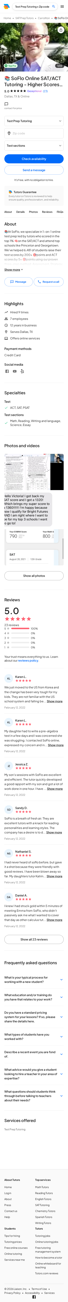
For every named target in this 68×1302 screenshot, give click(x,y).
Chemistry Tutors (45, 1211)
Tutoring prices (13, 1241)
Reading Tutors (44, 1193)
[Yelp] (22, 371)
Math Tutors (42, 1187)
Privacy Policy (12, 1292)
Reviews (47, 211)
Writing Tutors (43, 1222)
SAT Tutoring (42, 1205)
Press (7, 1205)
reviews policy (28, 660)
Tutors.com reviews (46, 1273)
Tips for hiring (12, 1235)
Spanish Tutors (43, 1217)
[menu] (6, 6)
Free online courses (16, 1247)
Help (7, 1217)
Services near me (14, 1259)
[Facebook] (7, 371)
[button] (34, 979)
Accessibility (32, 1292)
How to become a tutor (48, 1257)
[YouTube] (14, 371)
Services (49, 1292)
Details (20, 211)
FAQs (60, 211)
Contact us (10, 1211)
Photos (33, 211)
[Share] (60, 29)
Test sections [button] (16, 145)
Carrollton (44, 18)
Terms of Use (39, 1288)
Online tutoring (13, 1253)
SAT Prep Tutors (24, 18)
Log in (7, 1193)
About (8, 211)
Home (7, 18)
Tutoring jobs (42, 1235)
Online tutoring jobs (46, 1241)
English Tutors (43, 1199)
